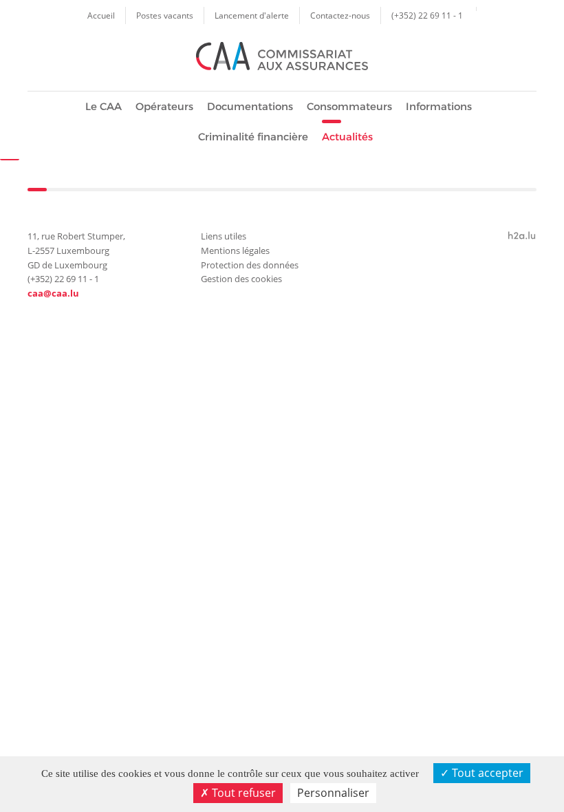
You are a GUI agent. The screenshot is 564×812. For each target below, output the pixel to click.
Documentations (250, 106)
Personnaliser (333, 792)
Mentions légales (235, 250)
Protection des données (250, 265)
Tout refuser (242, 792)
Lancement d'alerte (252, 15)
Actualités (347, 136)
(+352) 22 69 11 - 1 (427, 15)
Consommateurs (349, 106)
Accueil (101, 15)
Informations (439, 106)
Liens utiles (223, 236)
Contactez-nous (340, 15)
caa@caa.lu (53, 293)
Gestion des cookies (241, 279)
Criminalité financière (253, 136)
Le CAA (103, 106)
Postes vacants (164, 15)
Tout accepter (486, 772)
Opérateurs (164, 106)
